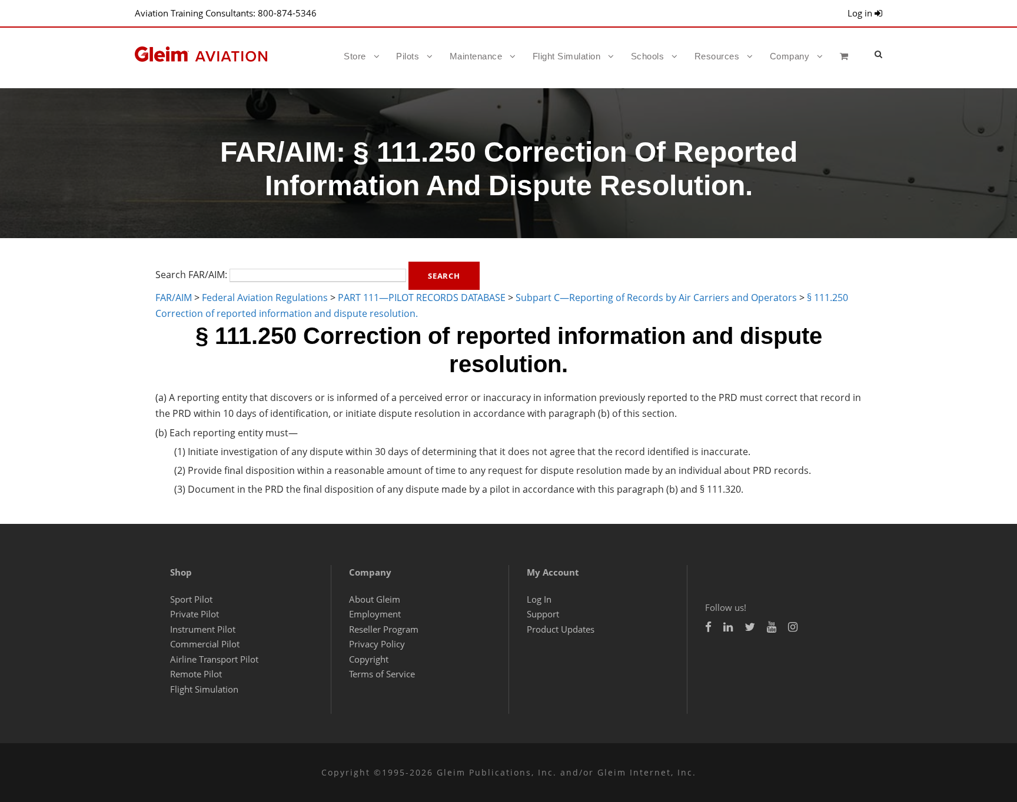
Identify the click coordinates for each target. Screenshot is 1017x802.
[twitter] (750, 627)
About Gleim (374, 599)
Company (790, 56)
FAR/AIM (173, 297)
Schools (647, 56)
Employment (375, 614)
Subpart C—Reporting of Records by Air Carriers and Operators (656, 297)
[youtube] (771, 627)
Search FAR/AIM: (191, 274)
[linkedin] (728, 627)
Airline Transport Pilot (214, 659)
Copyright (368, 659)
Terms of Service (382, 674)
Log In (539, 599)
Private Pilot (194, 614)
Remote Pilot (196, 674)
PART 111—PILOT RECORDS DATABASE (422, 297)
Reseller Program (383, 629)
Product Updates (560, 629)
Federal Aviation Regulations (265, 297)
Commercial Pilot (205, 644)
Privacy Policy (377, 644)
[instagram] (792, 627)
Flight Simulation (567, 56)
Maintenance (476, 56)
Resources (717, 56)
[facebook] (708, 627)
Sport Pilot (191, 599)
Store (355, 56)
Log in (861, 13)
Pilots (407, 56)
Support (543, 614)
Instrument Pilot (202, 629)
